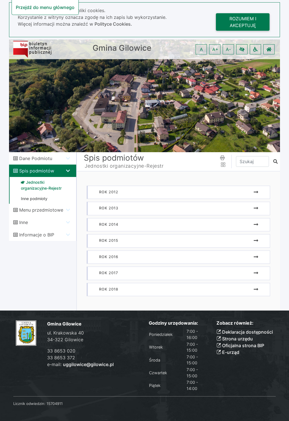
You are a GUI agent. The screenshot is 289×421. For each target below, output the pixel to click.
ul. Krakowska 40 (65, 333)
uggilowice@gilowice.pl (88, 364)
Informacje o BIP (36, 235)
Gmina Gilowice (122, 48)
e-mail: (80, 364)
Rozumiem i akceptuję (242, 22)
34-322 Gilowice (65, 339)
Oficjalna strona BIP (242, 345)
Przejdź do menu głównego (45, 7)
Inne (23, 222)
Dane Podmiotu (35, 158)
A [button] (201, 49)
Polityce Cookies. (113, 24)
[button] (242, 49)
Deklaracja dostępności (247, 332)
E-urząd (230, 352)
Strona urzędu (237, 339)
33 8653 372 (61, 357)
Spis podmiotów (36, 171)
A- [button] (228, 49)
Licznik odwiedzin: (29, 403)
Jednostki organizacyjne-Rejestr (124, 166)
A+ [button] (215, 49)
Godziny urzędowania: (173, 323)
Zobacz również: (234, 323)
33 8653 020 (61, 351)
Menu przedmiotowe (41, 210)
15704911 (55, 403)
